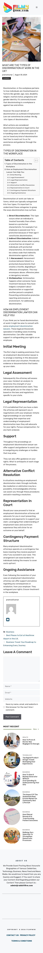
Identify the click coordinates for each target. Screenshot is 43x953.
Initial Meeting (15, 175)
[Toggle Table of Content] (34, 160)
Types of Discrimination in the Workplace (19, 165)
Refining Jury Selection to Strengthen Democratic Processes (28, 836)
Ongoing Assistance (18, 193)
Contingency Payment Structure (23, 190)
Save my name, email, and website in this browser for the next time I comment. (22, 707)
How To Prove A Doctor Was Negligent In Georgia (31, 742)
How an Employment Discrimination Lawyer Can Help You (21, 170)
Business (6, 78)
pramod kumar (7, 75)
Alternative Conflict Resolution (22, 185)
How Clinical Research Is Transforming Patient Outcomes (30, 817)
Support (13, 182)
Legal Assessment (17, 177)
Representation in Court (19, 188)
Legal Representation (18, 180)
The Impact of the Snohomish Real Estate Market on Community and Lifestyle (30, 799)
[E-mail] (7, 620)
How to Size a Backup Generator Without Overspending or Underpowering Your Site (31, 780)
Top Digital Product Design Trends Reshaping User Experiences (30, 761)
